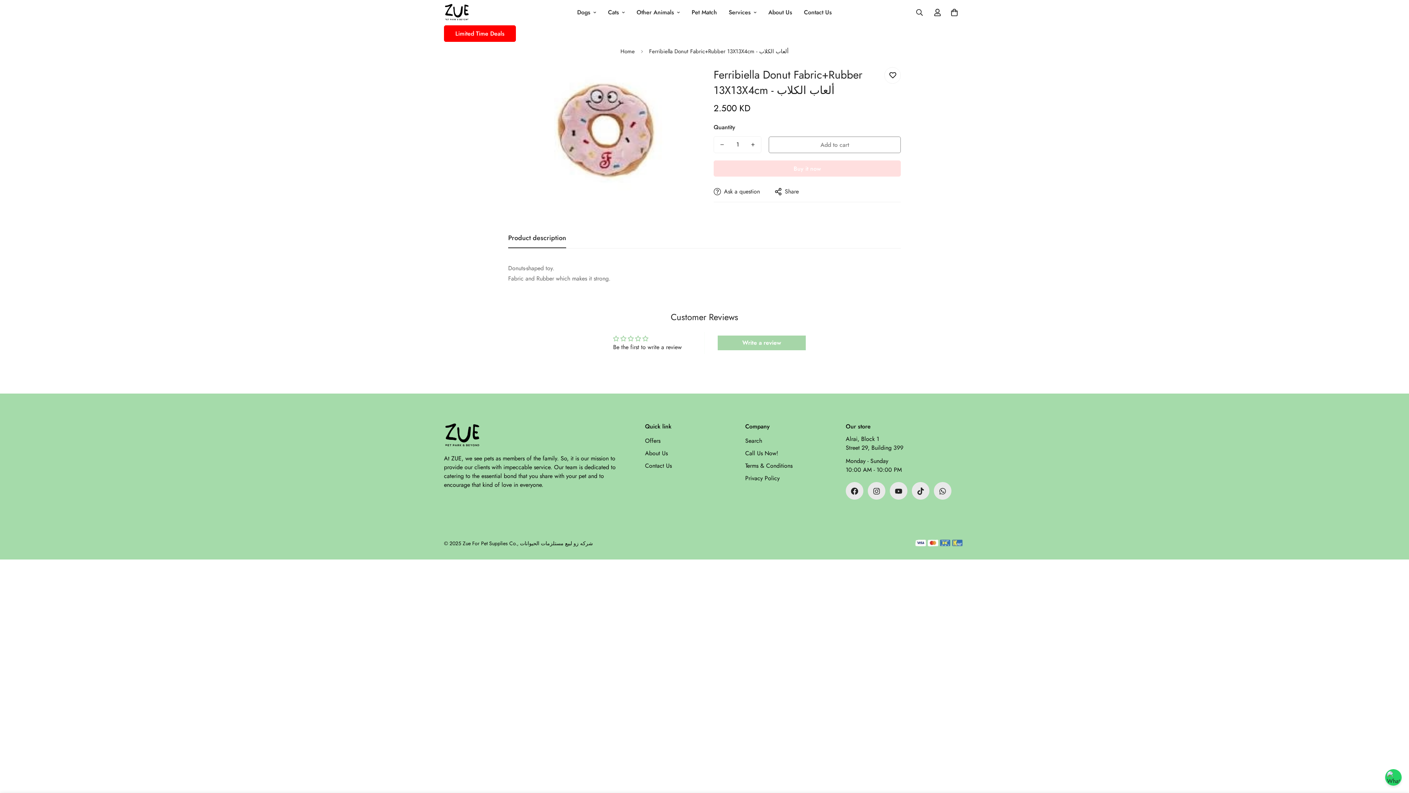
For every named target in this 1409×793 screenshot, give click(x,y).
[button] (954, 12)
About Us (780, 12)
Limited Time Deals (480, 33)
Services (740, 12)
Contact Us (818, 12)
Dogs (583, 12)
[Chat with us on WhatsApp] (1393, 777)
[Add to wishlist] (892, 75)
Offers (652, 441)
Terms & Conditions (769, 466)
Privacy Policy (762, 478)
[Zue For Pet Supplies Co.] (457, 12)
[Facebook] (854, 491)
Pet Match (704, 12)
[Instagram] (876, 491)
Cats (613, 12)
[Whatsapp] (942, 491)
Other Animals (655, 12)
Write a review (761, 342)
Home (627, 51)
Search (753, 441)
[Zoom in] (679, 83)
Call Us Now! (761, 453)
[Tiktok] (920, 491)
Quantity (724, 127)
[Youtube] (898, 491)
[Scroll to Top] (1394, 753)
